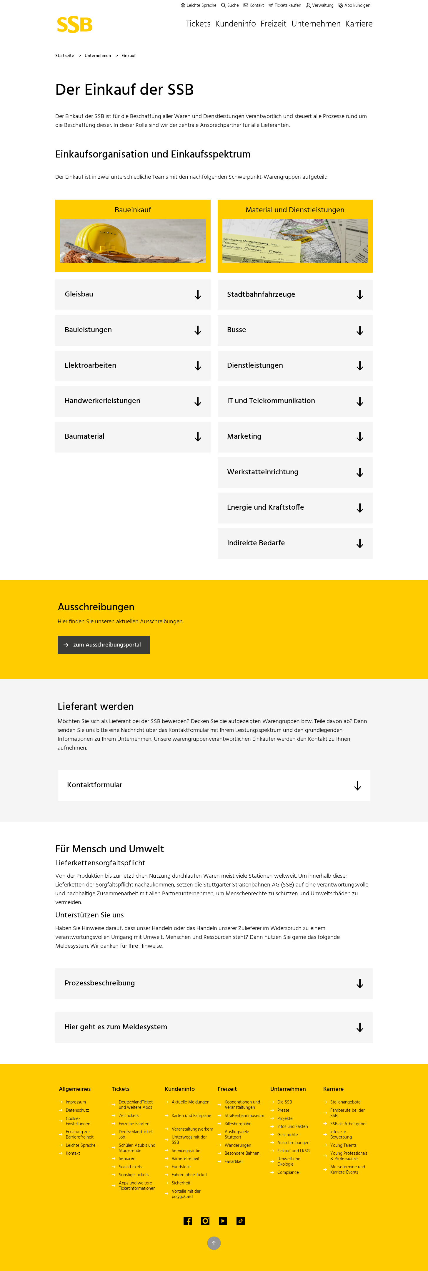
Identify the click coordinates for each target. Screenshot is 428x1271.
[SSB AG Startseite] (76, 24)
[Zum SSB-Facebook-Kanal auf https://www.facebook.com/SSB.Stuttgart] (188, 1221)
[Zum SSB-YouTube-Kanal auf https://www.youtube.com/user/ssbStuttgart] (223, 1221)
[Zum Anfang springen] (214, 1243)
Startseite (64, 55)
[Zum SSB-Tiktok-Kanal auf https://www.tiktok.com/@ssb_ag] (241, 1221)
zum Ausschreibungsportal (107, 645)
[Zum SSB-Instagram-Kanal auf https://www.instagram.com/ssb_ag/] (205, 1221)
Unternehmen (98, 55)
